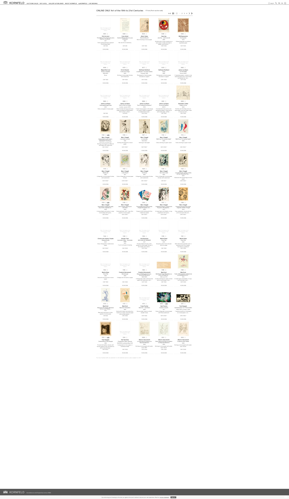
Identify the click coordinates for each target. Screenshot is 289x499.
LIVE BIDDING (93, 3)
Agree (173, 497)
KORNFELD (16, 2)
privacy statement (164, 497)
